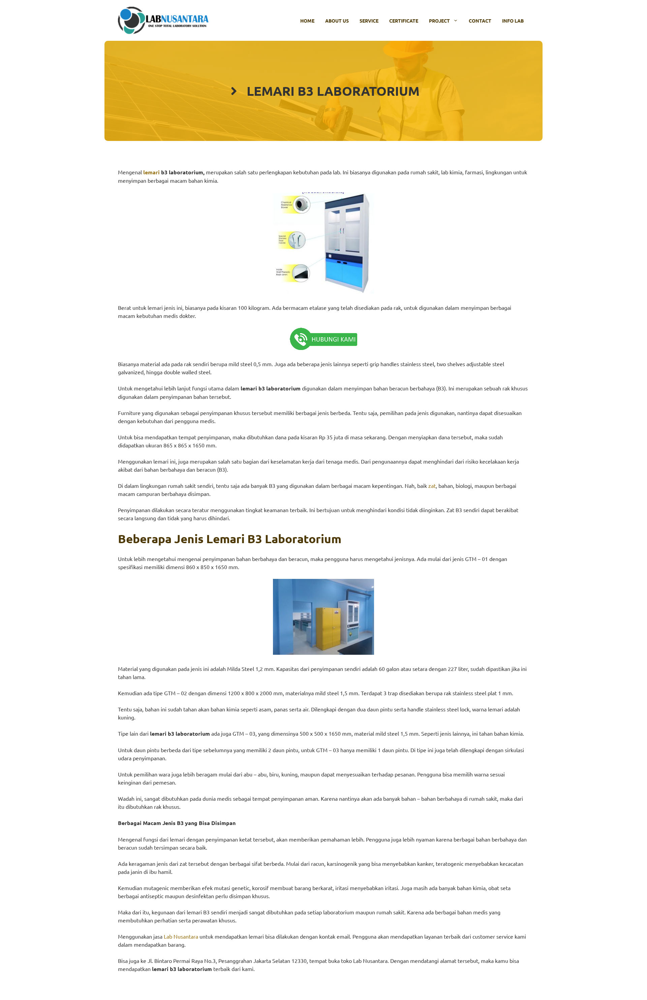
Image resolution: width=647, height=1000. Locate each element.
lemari (151, 172)
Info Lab (513, 21)
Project (439, 21)
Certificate (403, 21)
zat (432, 485)
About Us (337, 21)
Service (369, 21)
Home (307, 21)
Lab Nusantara (181, 936)
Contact (480, 21)
